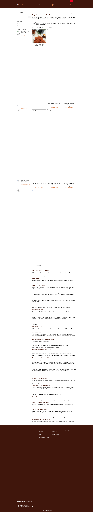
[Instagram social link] (68, 430)
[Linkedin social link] (73, 1)
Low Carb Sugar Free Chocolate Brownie (25, 181)
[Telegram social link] (75, 1)
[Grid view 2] (60, 27)
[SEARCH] (52, 5)
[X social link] (68, 1)
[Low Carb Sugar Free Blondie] (39, 226)
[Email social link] (69, 1)
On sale (20, 23)
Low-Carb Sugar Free (39, 46)
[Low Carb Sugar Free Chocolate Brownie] (19, 216)
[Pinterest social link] (69, 430)
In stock (20, 25)
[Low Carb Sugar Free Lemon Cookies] (69, 66)
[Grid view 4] (63, 27)
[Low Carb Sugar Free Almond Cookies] (19, 67)
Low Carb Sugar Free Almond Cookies (25, 32)
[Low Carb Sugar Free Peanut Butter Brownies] (39, 146)
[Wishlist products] (69, 5)
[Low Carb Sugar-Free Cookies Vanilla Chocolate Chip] (39, 36)
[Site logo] (21, 4)
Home (33, 27)
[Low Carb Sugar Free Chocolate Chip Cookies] (54, 66)
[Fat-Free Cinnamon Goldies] (19, 142)
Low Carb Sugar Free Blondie (39, 264)
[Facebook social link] (67, 1)
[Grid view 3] (62, 27)
